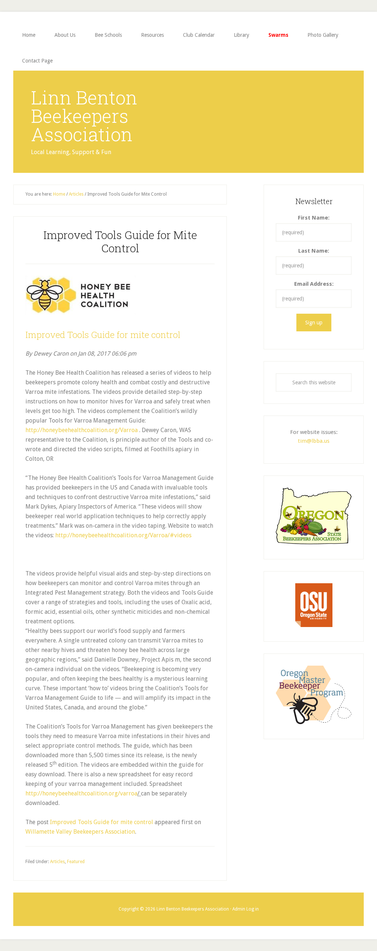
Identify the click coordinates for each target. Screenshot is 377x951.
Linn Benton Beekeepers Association (84, 115)
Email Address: (314, 284)
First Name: (314, 217)
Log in (252, 909)
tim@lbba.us (314, 441)
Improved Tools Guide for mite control (102, 335)
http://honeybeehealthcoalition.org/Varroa (81, 430)
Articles (57, 861)
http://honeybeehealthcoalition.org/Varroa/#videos (123, 535)
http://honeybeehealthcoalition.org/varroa (81, 793)
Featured (76, 861)
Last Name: (313, 250)
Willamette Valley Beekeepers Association (80, 831)
